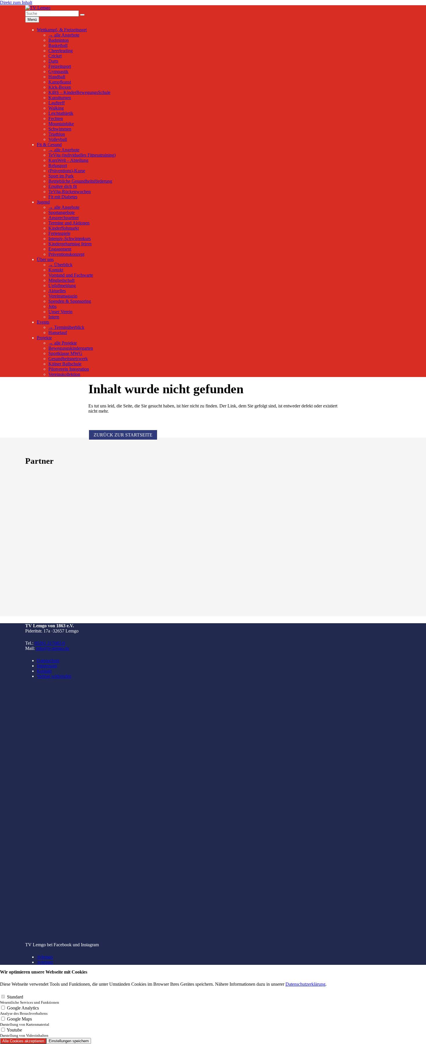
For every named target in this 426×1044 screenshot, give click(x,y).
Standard (29, 999)
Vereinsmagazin (62, 295)
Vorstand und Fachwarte (70, 275)
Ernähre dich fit (62, 186)
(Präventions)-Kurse (66, 170)
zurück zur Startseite (123, 434)
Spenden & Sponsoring (69, 301)
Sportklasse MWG (65, 353)
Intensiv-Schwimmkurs (69, 238)
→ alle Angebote (63, 34)
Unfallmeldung (62, 285)
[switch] (3, 996)
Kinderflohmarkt (63, 228)
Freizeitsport (59, 66)
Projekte (44, 337)
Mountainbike (61, 123)
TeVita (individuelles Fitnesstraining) (82, 155)
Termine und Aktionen (69, 222)
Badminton (58, 40)
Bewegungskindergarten (70, 348)
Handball (56, 76)
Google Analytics (24, 1010)
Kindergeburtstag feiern (70, 243)
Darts (53, 61)
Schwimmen (59, 128)
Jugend (43, 202)
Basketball (58, 45)
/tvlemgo (45, 956)
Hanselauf (57, 332)
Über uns (45, 259)
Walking (56, 108)
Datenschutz (48, 660)
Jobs (52, 306)
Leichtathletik (60, 113)
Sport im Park (61, 175)
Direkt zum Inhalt (16, 2)
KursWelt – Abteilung (68, 160)
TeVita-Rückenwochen (69, 191)
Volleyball (57, 139)
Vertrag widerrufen (54, 676)
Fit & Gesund (49, 144)
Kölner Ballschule (64, 363)
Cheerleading (60, 50)
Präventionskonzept (66, 254)
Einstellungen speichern (69, 1041)
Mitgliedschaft (61, 280)
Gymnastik (58, 71)
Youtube (24, 1032)
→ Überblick (60, 264)
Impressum (47, 665)
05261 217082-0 (49, 643)
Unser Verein (60, 311)
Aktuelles (57, 290)
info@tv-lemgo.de (52, 648)
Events (43, 322)
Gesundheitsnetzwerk (68, 358)
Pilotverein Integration (68, 369)
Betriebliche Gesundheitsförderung (80, 181)
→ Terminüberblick (66, 327)
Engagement (59, 248)
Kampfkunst (59, 81)
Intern (53, 316)
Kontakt (55, 269)
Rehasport (57, 165)
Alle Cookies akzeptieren (23, 1041)
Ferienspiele (59, 233)
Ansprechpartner (63, 217)
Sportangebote (61, 212)
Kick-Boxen (59, 87)
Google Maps (24, 1021)
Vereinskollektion (64, 374)
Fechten (55, 118)
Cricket (55, 55)
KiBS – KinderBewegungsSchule (79, 92)
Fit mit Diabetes (62, 196)
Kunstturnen (59, 97)
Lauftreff (56, 102)
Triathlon (56, 134)
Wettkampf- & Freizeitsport (62, 29)
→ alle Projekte (62, 342)
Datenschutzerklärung (305, 984)
